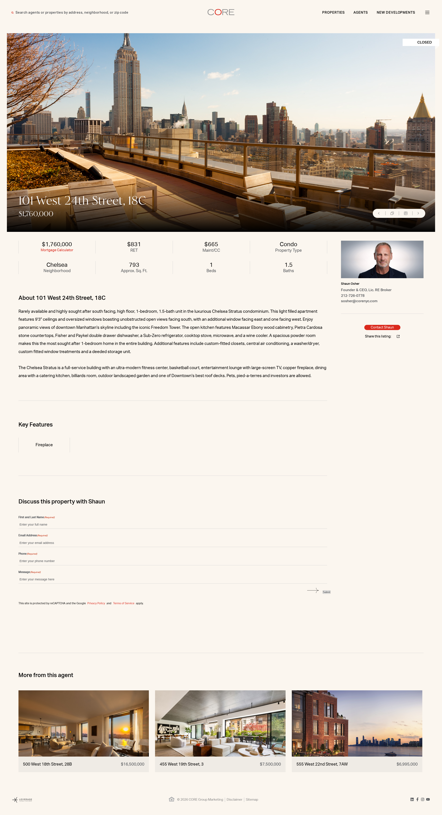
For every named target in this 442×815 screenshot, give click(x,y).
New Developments (396, 12)
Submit (326, 592)
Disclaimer (234, 799)
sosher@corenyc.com (359, 301)
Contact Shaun (382, 327)
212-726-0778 (352, 296)
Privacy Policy (96, 603)
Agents (360, 12)
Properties (333, 12)
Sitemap (252, 799)
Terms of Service (123, 603)
